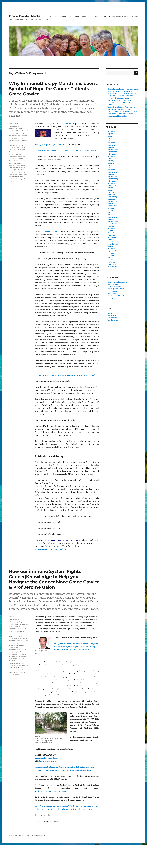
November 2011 (113, 224)
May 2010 (111, 258)
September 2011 (113, 228)
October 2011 (112, 226)
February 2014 (112, 172)
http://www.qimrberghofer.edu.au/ (52, 791)
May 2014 (111, 165)
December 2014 (113, 149)
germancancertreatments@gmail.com (51, 549)
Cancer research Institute (17, 145)
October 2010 (112, 246)
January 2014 (112, 174)
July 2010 (111, 253)
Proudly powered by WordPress (35, 836)
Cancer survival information (117, 282)
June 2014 (111, 163)
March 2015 (112, 143)
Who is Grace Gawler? (58, 17)
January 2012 (112, 219)
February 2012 (112, 217)
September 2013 (113, 183)
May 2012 (111, 213)
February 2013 (112, 197)
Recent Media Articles (118, 17)
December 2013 (113, 176)
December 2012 (113, 201)
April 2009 (111, 262)
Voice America (14, 667)
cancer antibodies (21, 140)
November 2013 (113, 179)
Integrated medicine (114, 287)
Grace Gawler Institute (16, 647)
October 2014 (112, 154)
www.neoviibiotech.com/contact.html (81, 151)
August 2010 (112, 251)
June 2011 (111, 231)
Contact (134, 17)
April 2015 (111, 140)
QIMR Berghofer (19, 170)
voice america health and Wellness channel (18, 177)
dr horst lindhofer (20, 149)
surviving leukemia (21, 665)
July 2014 (111, 161)
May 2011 (111, 233)
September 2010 (113, 249)
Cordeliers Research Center (47, 758)
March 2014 (112, 170)
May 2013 (111, 192)
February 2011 (112, 237)
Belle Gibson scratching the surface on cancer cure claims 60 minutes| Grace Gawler (121, 102)
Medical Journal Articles (116, 289)
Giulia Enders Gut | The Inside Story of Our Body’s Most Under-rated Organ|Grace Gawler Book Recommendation (122, 96)
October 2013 (112, 181)
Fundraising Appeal (114, 284)
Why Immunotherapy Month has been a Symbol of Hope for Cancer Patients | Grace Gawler (54, 89)
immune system (14, 649)
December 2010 (113, 242)
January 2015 (112, 147)
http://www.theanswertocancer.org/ (67, 375)
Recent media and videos (18, 135)
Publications (19, 133)
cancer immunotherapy (17, 143)
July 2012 (111, 208)
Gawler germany (15, 152)
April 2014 (111, 167)
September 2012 (113, 206)
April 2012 (111, 215)
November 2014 (113, 152)
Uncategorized (113, 298)
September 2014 (113, 156)
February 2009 (113, 267)
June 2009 (111, 260)
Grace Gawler (16, 158)
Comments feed (113, 318)
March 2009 (112, 264)
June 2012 (111, 210)
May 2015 (111, 138)
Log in (110, 313)
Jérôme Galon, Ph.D (51, 232)
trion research (18, 174)
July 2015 (111, 134)
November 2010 (113, 244)
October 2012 (112, 204)
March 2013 (111, 195)
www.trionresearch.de (47, 151)
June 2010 (111, 255)
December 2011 (113, 222)
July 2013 (111, 188)
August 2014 (112, 158)
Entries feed (112, 315)
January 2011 (112, 240)
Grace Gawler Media (24, 16)
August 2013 (112, 186)
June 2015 (111, 136)
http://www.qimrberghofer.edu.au (49, 144)
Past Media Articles (98, 17)
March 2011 (111, 235)
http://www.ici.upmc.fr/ (47, 761)
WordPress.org (113, 320)
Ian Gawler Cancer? (78, 17)
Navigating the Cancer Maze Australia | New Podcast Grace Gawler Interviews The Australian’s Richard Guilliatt (122, 114)
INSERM (24, 649)
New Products (112, 291)
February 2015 (112, 145)
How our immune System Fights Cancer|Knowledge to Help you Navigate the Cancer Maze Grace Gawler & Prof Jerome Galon (54, 579)
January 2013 (112, 199)
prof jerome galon (15, 658)
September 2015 (113, 131)
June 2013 (111, 190)
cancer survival (14, 147)
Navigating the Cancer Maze (59, 123)
